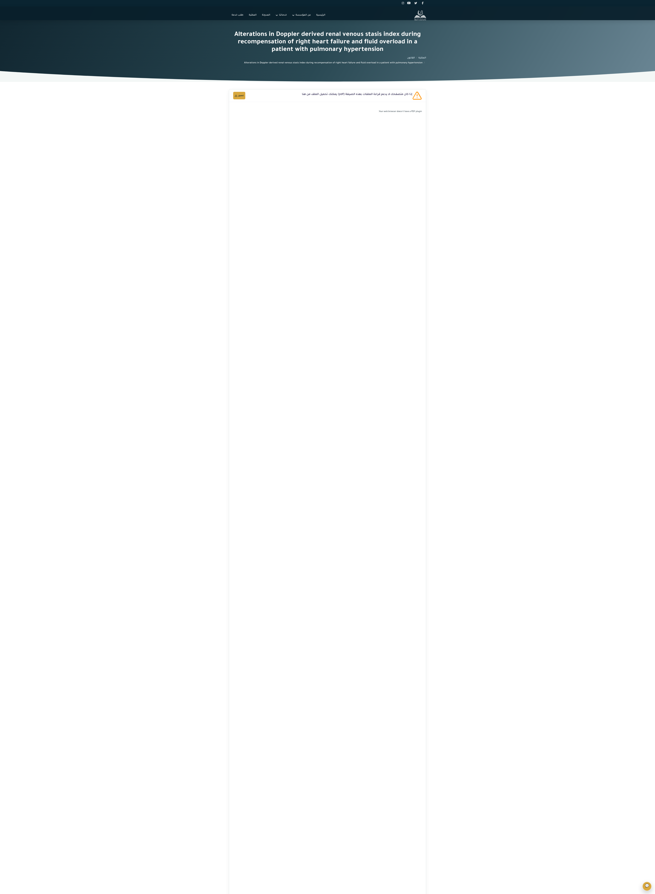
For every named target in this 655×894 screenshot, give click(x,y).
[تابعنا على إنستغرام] (403, 3)
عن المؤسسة (303, 15)
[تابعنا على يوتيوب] (410, 3)
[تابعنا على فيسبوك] (423, 3)
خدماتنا (283, 15)
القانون (411, 58)
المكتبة (253, 15)
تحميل (240, 96)
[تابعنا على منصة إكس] (416, 3)
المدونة (266, 15)
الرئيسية (320, 15)
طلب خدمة (237, 15)
